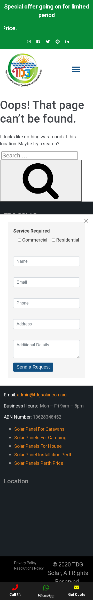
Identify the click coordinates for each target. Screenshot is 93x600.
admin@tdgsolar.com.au (42, 394)
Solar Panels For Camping (40, 437)
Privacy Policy (25, 563)
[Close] (86, 221)
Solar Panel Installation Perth (43, 454)
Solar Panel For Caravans (39, 429)
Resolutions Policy (29, 568)
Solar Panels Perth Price (38, 463)
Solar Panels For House (38, 446)
